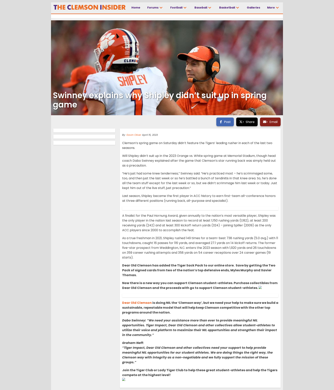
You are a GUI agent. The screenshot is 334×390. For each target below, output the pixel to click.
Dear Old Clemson (137, 303)
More (271, 7)
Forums (153, 7)
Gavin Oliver (133, 135)
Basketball (227, 7)
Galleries (253, 7)
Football (176, 7)
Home (135, 7)
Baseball (201, 7)
